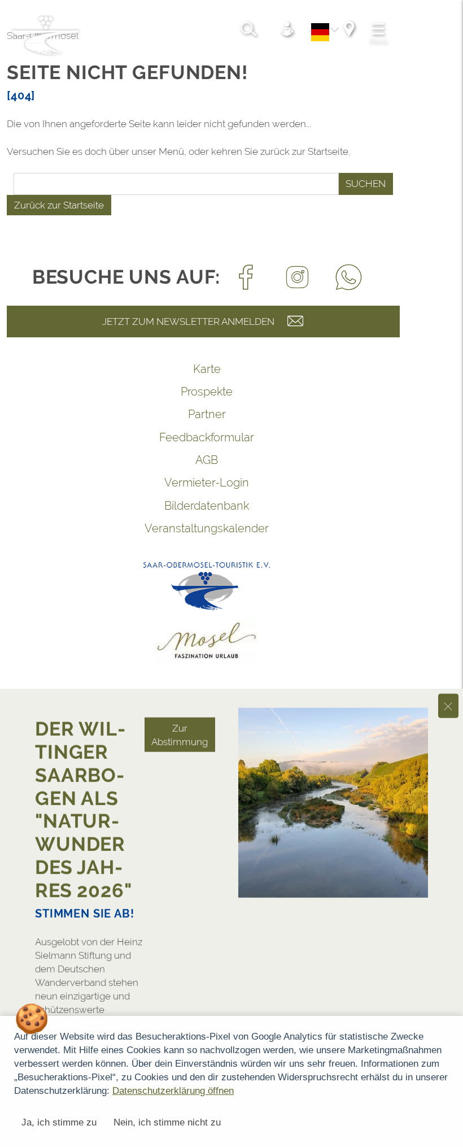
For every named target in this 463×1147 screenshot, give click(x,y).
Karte (207, 369)
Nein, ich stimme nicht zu (167, 1122)
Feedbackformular (206, 437)
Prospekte (207, 391)
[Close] (448, 658)
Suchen (366, 183)
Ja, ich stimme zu (59, 1122)
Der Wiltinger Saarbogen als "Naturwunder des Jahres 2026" (83, 762)
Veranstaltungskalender (207, 528)
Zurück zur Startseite (59, 205)
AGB (206, 460)
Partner (207, 414)
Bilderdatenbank (206, 505)
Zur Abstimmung (179, 687)
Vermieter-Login (206, 482)
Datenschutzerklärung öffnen (173, 1090)
